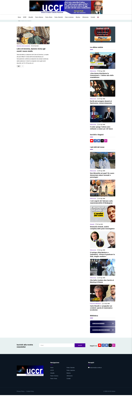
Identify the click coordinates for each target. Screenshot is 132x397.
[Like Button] (19, 66)
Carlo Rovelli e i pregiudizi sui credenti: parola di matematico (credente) (101, 308)
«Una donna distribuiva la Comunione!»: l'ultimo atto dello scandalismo (102, 75)
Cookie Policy (30, 391)
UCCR (24, 17)
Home (19, 17)
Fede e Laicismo (69, 17)
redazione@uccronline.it (96, 367)
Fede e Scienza (39, 17)
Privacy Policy (20, 391)
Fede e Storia (48, 17)
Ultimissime (85, 17)
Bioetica (78, 17)
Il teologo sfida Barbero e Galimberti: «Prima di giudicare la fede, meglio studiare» (102, 254)
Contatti (93, 17)
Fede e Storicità (59, 17)
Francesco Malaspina (95, 303)
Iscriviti (80, 345)
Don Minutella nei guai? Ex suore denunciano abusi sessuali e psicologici (102, 175)
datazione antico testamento (23, 45)
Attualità (30, 17)
